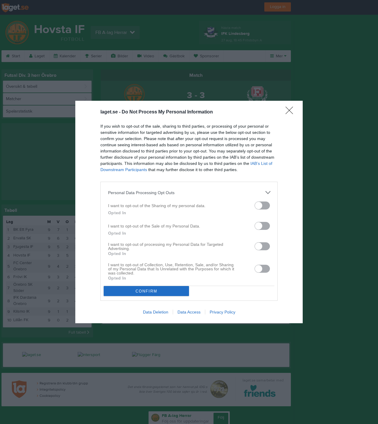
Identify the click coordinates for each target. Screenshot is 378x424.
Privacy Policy (222, 312)
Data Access (189, 312)
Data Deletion (155, 312)
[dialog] (189, 212)
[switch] (262, 205)
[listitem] (189, 192)
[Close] (291, 112)
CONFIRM (146, 291)
